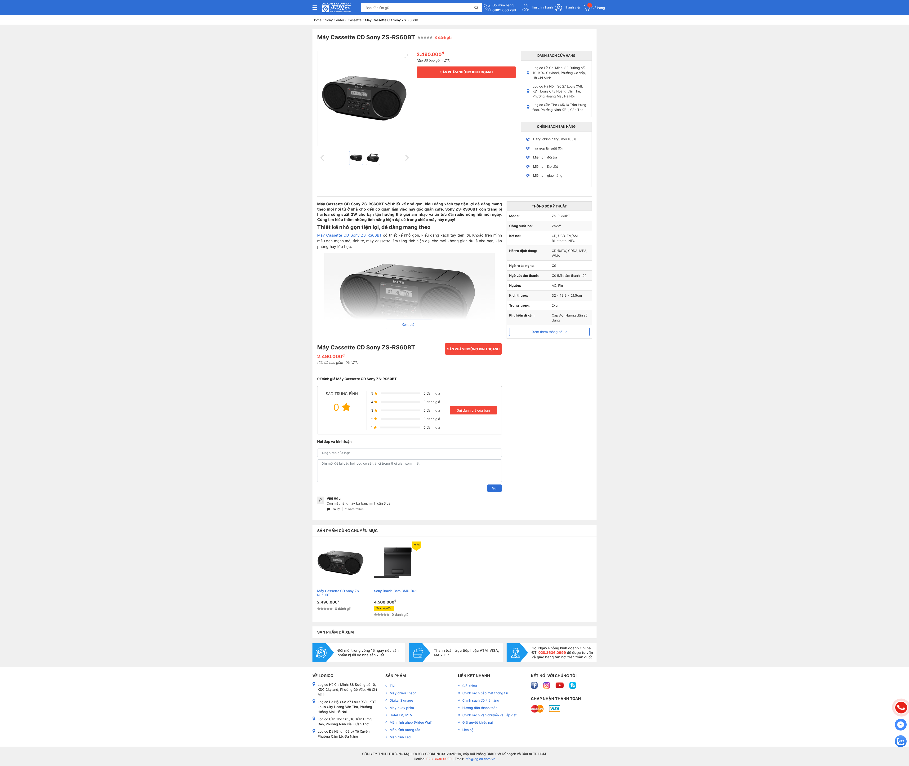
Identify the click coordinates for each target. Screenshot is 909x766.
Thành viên (572, 7)
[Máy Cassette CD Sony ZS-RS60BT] (340, 562)
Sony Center (334, 20)
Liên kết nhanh (474, 675)
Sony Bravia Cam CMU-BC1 (395, 591)
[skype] (572, 685)
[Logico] (336, 7)
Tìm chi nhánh (541, 7)
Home (316, 20)
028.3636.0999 (438, 759)
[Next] (406, 158)
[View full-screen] (406, 56)
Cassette (354, 20)
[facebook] (535, 685)
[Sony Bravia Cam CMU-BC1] (397, 562)
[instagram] (547, 685)
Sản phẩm (395, 675)
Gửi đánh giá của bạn (473, 410)
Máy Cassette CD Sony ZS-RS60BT (349, 235)
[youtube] (560, 685)
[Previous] (322, 158)
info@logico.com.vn (479, 759)
